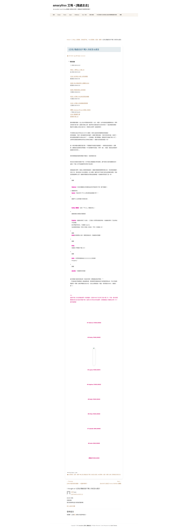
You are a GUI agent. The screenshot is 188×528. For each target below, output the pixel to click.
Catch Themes (114, 525)
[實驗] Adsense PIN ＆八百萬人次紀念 (80, 110)
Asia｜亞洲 (84, 14)
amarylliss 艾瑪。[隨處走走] (71, 5)
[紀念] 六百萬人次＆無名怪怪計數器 (79, 96)
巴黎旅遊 (114, 474)
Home (68, 39)
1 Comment (82, 55)
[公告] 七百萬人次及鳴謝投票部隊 (79, 103)
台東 (110, 474)
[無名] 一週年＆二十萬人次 (77, 69)
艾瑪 (77, 55)
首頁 (54, 14)
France (64, 14)
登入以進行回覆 (71, 506)
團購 (121, 14)
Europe (59, 14)
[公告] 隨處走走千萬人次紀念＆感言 (89, 474)
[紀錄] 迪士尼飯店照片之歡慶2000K (79, 83)
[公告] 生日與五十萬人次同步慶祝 (79, 76)
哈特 (72, 492)
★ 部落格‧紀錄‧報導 (95, 39)
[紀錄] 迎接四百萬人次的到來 (77, 90)
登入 (75, 514)
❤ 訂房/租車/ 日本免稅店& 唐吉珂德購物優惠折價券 (107, 14)
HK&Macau (77, 14)
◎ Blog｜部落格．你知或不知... (79, 39)
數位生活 (118, 474)
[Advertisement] (94, 27)
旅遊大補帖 (91, 14)
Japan (70, 14)
